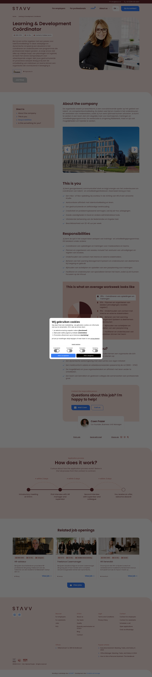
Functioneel (69, 348)
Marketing (95, 348)
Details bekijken (76, 344)
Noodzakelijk (56, 348)
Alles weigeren (89, 356)
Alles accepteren (63, 356)
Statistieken (82, 348)
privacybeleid (94, 338)
